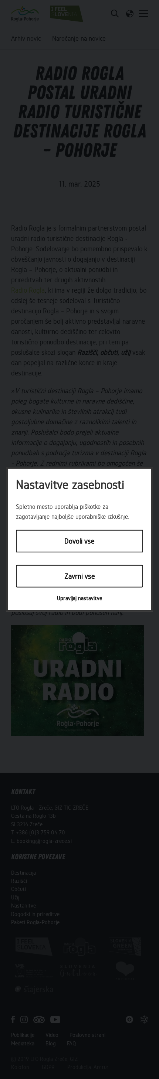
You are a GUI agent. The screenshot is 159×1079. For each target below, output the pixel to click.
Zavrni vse (79, 576)
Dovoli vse (79, 541)
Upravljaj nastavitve (79, 598)
